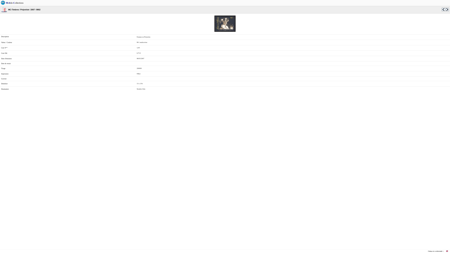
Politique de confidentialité (435, 251)
